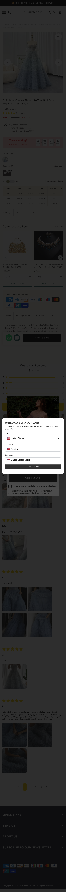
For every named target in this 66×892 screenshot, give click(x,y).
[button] (33, 438)
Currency (9, 455)
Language (9, 444)
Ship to (8, 433)
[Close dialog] (62, 420)
